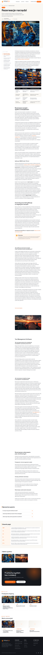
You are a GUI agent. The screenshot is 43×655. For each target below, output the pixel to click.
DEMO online (39, 1)
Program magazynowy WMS (18, 641)
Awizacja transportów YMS (18, 643)
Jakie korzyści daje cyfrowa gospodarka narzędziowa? (12, 516)
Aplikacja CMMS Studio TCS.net (7, 56)
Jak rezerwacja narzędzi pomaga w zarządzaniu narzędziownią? (7, 68)
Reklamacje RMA (17, 645)
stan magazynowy (36, 412)
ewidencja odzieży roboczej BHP (23, 59)
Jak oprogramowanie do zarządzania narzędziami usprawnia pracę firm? (7, 65)
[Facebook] (40, 653)
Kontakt (34, 645)
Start (2, 5)
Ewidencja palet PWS (17, 648)
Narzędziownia (6, 5)
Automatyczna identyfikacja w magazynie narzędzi (7, 58)
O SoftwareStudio (35, 641)
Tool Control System (18, 308)
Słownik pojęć (26, 643)
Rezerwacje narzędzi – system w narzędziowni (7, 54)
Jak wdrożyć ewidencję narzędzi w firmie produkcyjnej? (12, 513)
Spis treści (22, 1)
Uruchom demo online (9, 581)
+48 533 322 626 (33, 1)
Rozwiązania (17, 1)
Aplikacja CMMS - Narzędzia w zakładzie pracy (32, 164)
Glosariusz (27, 1)
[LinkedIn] (36, 653)
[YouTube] (38, 653)
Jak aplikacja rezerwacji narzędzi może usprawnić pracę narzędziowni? (7, 61)
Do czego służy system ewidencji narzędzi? (10, 510)
